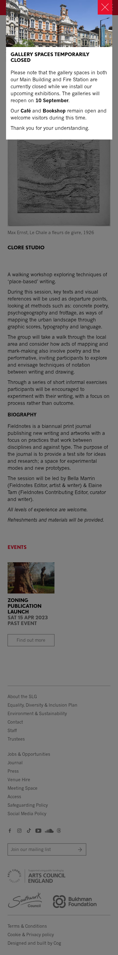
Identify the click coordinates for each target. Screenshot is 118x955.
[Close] (105, 7)
